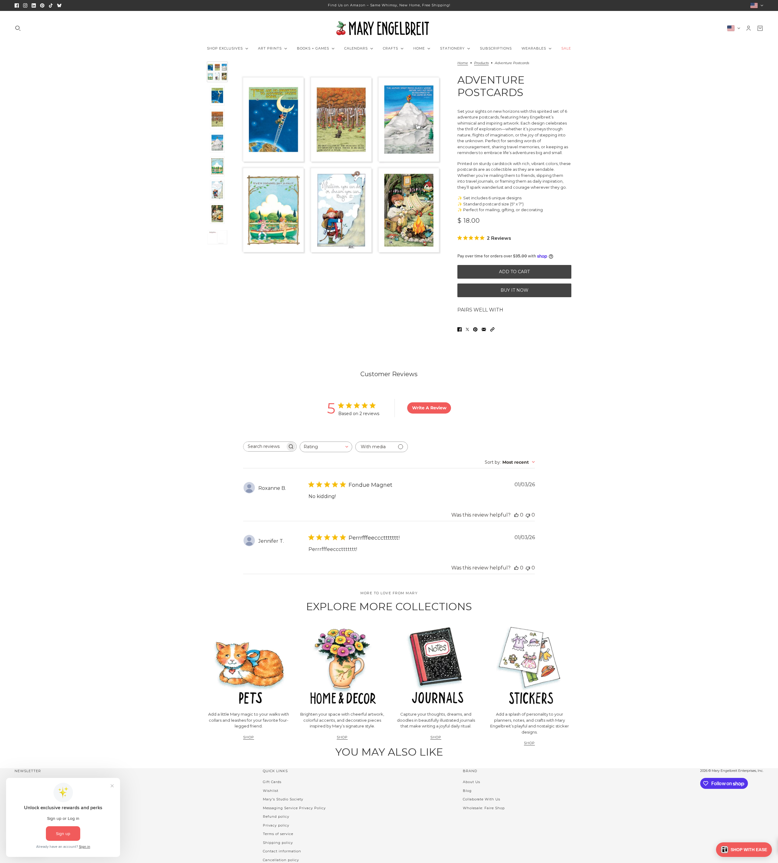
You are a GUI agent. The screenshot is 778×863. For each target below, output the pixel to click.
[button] (492, 329)
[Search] (18, 28)
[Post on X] (467, 329)
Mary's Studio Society (283, 799)
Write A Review (429, 408)
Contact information (282, 851)
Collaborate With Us (481, 799)
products (481, 63)
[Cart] (760, 28)
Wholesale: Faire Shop (484, 808)
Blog (467, 791)
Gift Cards (272, 782)
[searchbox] (264, 446)
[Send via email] (483, 329)
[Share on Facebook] (459, 329)
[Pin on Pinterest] (475, 329)
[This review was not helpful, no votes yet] (528, 515)
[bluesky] (59, 5)
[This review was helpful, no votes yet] (516, 515)
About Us (471, 782)
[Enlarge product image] (341, 164)
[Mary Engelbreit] (389, 28)
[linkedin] (33, 5)
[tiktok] (50, 5)
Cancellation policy (281, 860)
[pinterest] (42, 5)
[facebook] (16, 5)
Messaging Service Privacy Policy (294, 808)
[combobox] (326, 447)
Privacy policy (276, 825)
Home (462, 63)
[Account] (748, 28)
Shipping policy (278, 843)
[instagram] (25, 5)
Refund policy (276, 816)
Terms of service (278, 834)
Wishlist (270, 791)
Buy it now (514, 290)
